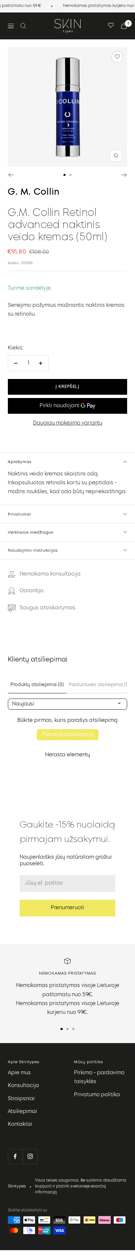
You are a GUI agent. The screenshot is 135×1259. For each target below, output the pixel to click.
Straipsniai (21, 1099)
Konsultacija (23, 1085)
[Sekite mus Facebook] (15, 1156)
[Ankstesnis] (10, 175)
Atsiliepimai (22, 1111)
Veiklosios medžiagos (30, 532)
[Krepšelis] (124, 26)
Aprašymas (19, 461)
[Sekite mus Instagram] (30, 1156)
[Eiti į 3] (73, 1029)
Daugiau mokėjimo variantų (67, 423)
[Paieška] (23, 26)
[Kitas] (124, 175)
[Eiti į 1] (65, 175)
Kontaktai (20, 1124)
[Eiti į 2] (70, 175)
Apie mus (19, 1073)
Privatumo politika (97, 1095)
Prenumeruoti (67, 908)
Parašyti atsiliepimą (67, 734)
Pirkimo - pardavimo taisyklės (99, 1077)
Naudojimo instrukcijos (33, 550)
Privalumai (19, 514)
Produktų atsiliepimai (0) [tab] (37, 684)
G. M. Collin (34, 192)
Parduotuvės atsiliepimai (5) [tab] (99, 684)
